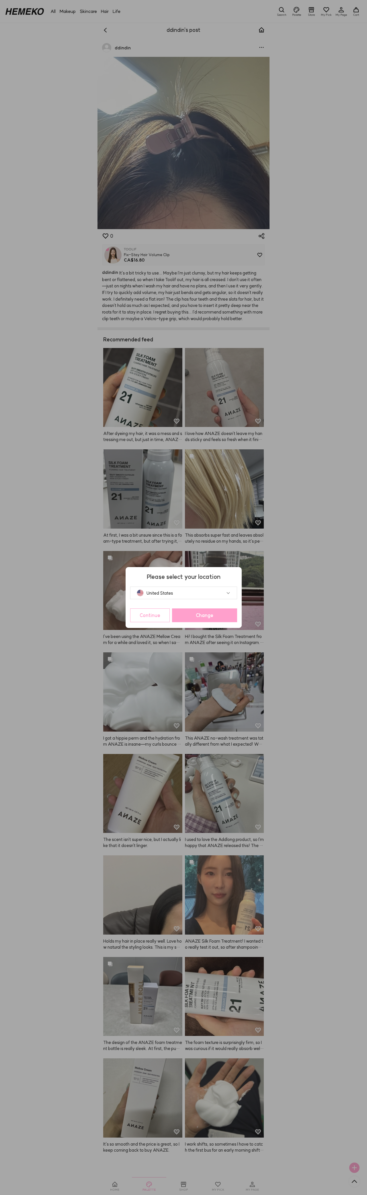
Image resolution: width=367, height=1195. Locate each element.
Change (204, 615)
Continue (150, 615)
